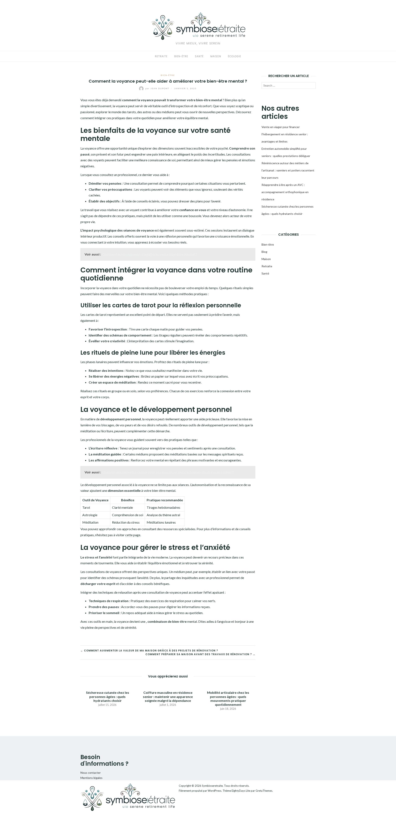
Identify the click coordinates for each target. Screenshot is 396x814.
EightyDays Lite (241, 790)
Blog (264, 251)
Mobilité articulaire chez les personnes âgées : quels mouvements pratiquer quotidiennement (228, 698)
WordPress (214, 790)
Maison (215, 56)
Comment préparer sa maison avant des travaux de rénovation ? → (200, 654)
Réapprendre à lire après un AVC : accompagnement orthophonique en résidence (285, 192)
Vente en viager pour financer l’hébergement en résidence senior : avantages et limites (285, 134)
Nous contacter (90, 772)
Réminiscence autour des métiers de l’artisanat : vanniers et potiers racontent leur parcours (288, 170)
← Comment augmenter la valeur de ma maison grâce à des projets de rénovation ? (149, 650)
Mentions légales (91, 778)
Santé (199, 56)
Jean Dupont (157, 88)
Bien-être (181, 56)
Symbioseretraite (212, 785)
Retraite (161, 56)
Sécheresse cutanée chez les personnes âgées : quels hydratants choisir (107, 696)
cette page (132, 535)
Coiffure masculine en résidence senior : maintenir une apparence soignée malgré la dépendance (168, 696)
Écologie (234, 56)
